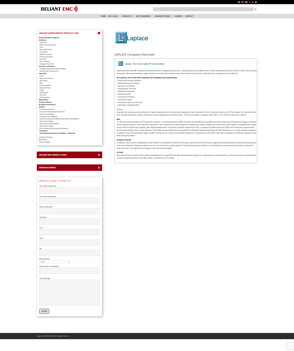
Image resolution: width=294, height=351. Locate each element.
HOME (103, 16)
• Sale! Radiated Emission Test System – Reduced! (57, 133)
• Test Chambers (44, 61)
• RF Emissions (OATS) (46, 126)
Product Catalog (44, 142)
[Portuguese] (243, 2)
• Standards (43, 131)
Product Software (45, 102)
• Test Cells (42, 59)
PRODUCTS (126, 16)
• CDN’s (41, 76)
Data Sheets (43, 139)
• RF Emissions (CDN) (46, 121)
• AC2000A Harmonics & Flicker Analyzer (52, 69)
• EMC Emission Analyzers (47, 45)
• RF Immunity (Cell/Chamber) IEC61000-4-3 (53, 128)
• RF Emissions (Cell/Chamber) (49, 124)
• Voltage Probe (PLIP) (46, 64)
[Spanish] (247, 2)
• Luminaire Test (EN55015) (48, 116)
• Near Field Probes (45, 49)
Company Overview (45, 137)
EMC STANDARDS (143, 16)
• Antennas (42, 42)
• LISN (41, 47)
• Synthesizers (43, 93)
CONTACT (189, 16)
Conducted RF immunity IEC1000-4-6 (52, 112)
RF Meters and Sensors (47, 105)
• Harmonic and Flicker (46, 114)
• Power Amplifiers (45, 85)
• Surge (41, 90)
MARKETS (179, 16)
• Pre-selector (43, 52)
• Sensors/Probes (45, 88)
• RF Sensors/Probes (46, 57)
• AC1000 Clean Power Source (49, 71)
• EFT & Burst (43, 81)
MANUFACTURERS (162, 16)
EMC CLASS (112, 16)
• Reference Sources (45, 54)
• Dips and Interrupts (46, 78)
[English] (239, 2)
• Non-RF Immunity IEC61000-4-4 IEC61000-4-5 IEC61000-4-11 (59, 119)
